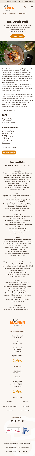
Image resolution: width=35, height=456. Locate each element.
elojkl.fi (22, 31)
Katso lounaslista (17, 36)
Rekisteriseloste (11, 447)
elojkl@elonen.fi (7, 141)
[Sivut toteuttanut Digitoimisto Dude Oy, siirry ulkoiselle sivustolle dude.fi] (23, 452)
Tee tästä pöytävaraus (9, 147)
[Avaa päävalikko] (32, 7)
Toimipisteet (12, 13)
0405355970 (6, 143)
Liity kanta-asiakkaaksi (26, 1)
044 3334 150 (17, 386)
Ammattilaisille (11, 1)
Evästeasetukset (11, 451)
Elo (19, 26)
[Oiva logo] (17, 361)
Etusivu (4, 13)
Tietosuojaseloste (23, 447)
